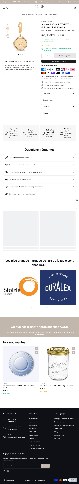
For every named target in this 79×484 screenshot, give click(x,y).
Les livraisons (58, 428)
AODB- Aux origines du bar (37, 480)
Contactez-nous (59, 435)
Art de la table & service (36, 448)
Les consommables (35, 442)
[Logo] (39, 8)
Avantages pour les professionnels (64, 419)
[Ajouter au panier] (36, 352)
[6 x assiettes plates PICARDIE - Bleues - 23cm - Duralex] (21, 364)
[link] (21, 287)
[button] (7, 8)
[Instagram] (8, 471)
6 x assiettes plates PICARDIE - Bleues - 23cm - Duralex (19, 386)
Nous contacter (12, 429)
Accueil (23, 14)
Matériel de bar (33, 419)
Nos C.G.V (57, 438)
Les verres (32, 422)
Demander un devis (59, 61)
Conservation (33, 438)
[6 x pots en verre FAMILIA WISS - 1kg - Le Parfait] (58, 364)
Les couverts (33, 428)
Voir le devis (77, 204)
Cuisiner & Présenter (35, 432)
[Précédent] (7, 21)
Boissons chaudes (34, 445)
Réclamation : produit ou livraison (64, 425)
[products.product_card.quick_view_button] (36, 348)
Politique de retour (59, 432)
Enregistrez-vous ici (47, 41)
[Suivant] (7, 38)
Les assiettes (33, 425)
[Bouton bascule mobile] (4, 8)
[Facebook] (4, 471)
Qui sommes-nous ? (60, 422)
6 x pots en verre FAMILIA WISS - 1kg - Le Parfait (56, 386)
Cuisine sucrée (33, 435)
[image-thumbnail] (7, 26)
